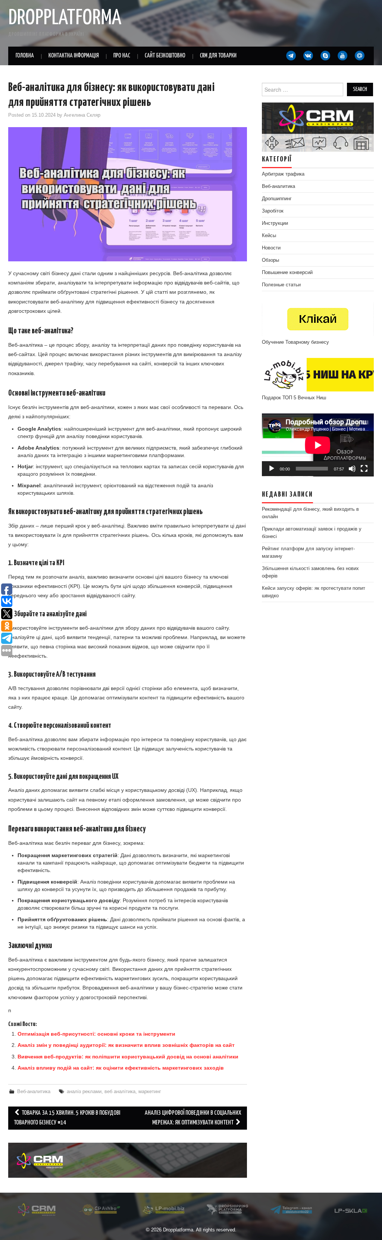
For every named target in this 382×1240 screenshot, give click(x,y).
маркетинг (149, 1091)
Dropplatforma (64, 18)
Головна (25, 56)
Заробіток (273, 211)
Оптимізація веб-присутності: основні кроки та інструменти (96, 1034)
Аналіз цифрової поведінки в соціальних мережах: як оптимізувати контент (193, 1118)
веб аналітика (119, 1091)
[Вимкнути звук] (352, 468)
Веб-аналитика (33, 1091)
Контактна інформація (73, 56)
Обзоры (270, 260)
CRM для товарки (218, 56)
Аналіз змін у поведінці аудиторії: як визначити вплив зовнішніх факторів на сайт (126, 1045)
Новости (271, 248)
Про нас (121, 56)
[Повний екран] (364, 468)
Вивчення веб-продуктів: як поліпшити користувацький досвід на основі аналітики (128, 1057)
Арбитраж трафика (283, 174)
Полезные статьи (281, 284)
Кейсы (269, 235)
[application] (318, 444)
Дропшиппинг (277, 198)
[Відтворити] (271, 468)
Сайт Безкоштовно (165, 56)
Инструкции (275, 223)
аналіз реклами (84, 1091)
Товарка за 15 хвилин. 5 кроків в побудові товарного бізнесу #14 (67, 1118)
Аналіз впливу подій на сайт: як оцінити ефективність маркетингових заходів (121, 1068)
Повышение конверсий (287, 272)
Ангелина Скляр (82, 115)
